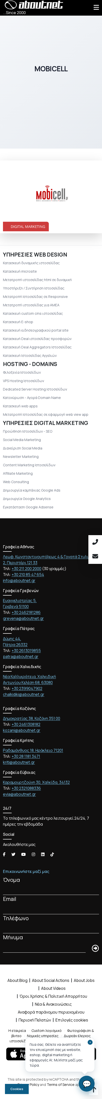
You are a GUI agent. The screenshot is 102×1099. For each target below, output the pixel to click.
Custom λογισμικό (46, 1030)
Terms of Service (61, 1084)
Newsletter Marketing (21, 456)
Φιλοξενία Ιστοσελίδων (22, 372)
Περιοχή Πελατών (35, 1020)
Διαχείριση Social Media (22, 448)
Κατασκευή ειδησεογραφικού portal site (36, 330)
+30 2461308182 (26, 724)
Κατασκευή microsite (20, 271)
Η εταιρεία (17, 1030)
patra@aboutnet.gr (20, 656)
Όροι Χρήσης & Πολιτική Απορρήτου (53, 996)
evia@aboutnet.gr (19, 794)
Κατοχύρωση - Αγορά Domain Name (32, 397)
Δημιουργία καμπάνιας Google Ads (31, 490)
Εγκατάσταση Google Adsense (28, 507)
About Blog (17, 980)
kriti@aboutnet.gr (19, 762)
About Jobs (84, 980)
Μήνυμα (13, 937)
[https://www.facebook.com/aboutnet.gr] (4, 854)
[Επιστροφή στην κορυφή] (93, 1090)
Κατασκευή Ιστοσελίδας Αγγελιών (30, 355)
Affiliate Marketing (18, 473)
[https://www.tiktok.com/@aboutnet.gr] (52, 854)
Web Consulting (16, 481)
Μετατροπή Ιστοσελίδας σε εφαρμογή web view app (45, 414)
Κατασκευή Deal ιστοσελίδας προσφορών (37, 338)
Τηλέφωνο (16, 918)
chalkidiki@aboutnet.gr (23, 694)
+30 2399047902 (27, 688)
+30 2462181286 (26, 612)
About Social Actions (50, 980)
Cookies (16, 1089)
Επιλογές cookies (71, 1020)
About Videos (53, 988)
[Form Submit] (95, 949)
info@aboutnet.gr (19, 580)
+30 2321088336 (26, 788)
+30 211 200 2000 (26, 568)
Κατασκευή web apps (20, 406)
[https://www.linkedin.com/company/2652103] (43, 854)
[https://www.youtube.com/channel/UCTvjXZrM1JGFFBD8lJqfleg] (23, 854)
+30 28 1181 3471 (26, 756)
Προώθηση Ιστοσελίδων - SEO (27, 431)
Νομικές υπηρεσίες (42, 1035)
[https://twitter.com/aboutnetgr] (13, 854)
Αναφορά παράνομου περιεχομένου (51, 1012)
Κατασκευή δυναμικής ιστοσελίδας (31, 263)
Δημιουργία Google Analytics (27, 498)
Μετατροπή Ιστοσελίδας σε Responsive (35, 296)
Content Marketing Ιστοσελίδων (29, 465)
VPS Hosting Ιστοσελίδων (23, 380)
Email (9, 898)
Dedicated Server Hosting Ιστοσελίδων (35, 389)
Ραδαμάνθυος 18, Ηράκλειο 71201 (33, 750)
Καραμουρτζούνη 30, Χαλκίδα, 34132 (36, 782)
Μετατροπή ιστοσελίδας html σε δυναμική (37, 279)
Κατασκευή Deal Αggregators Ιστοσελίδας (37, 347)
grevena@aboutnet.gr (23, 618)
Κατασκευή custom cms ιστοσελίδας (33, 313)
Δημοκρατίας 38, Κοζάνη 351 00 (31, 718)
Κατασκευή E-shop (18, 321)
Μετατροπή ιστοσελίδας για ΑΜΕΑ (31, 305)
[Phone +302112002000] (95, 542)
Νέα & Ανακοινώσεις (53, 1004)
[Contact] (95, 557)
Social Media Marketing (22, 439)
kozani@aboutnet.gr (21, 730)
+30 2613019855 (26, 650)
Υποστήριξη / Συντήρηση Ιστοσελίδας (33, 288)
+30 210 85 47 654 (28, 574)
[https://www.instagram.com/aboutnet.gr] (33, 854)
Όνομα (11, 879)
